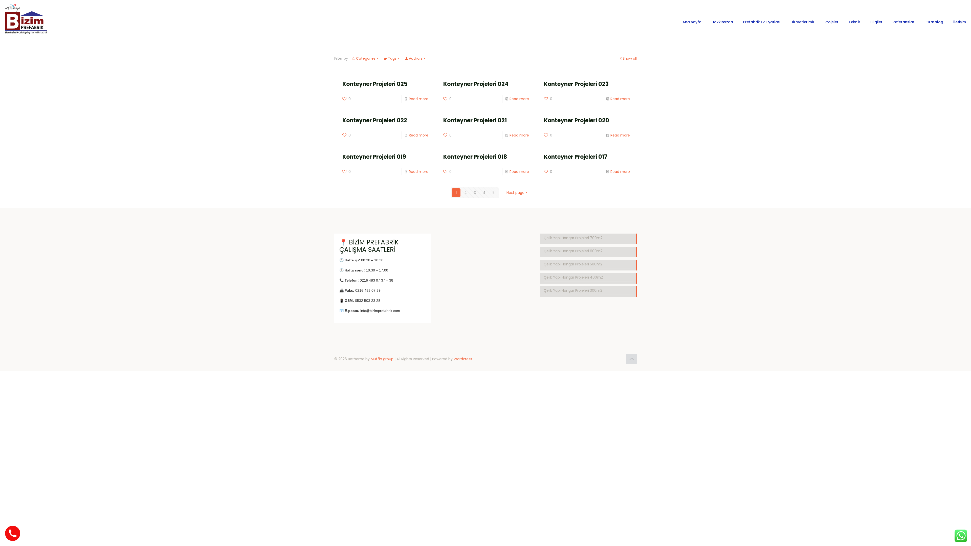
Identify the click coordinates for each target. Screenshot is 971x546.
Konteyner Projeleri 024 (476, 84)
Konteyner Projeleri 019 (374, 157)
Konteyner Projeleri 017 (575, 157)
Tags (392, 58)
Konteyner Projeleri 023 (576, 84)
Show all (630, 58)
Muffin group (382, 358)
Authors (416, 58)
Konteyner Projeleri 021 (475, 120)
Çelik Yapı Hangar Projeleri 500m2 (573, 264)
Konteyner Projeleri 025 (375, 84)
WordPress (463, 358)
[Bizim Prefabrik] (26, 22)
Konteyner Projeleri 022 (374, 120)
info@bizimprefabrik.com (380, 311)
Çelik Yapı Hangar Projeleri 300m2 (573, 290)
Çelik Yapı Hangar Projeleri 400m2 (573, 277)
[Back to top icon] (631, 359)
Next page (515, 192)
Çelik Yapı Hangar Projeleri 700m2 (573, 237)
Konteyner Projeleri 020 (576, 120)
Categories (366, 58)
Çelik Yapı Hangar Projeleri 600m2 (573, 251)
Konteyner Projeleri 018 (475, 157)
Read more (418, 98)
